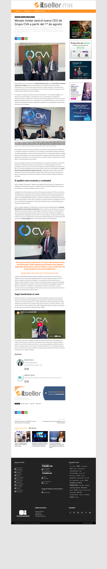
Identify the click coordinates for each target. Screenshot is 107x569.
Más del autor (32, 428)
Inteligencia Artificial (76, 482)
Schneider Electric (74, 494)
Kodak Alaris (81, 485)
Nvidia (76, 490)
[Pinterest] (22, 38)
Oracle (80, 490)
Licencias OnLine (75, 487)
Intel (86, 480)
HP (85, 478)
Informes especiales (39, 11)
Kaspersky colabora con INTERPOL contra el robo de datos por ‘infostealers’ (25, 422)
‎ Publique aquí (38, 514)
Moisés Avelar (38, 403)
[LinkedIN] (28, 369)
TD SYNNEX (86, 494)
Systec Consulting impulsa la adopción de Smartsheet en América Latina (21, 445)
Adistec (74, 466)
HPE (88, 478)
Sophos (81, 494)
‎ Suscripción (38, 513)
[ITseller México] (53, 4)
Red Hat (79, 492)
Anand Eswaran (84, 466)
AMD (78, 466)
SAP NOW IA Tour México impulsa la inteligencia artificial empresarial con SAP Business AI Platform (40, 445)
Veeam (72, 497)
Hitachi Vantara (80, 478)
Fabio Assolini (72, 475)
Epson (80, 473)
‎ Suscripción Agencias (40, 516)
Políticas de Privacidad (87, 523)
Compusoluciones (74, 471)
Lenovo (87, 485)
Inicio (16, 15)
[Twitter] (19, 38)
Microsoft (84, 487)
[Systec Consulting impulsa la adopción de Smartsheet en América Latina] (22, 436)
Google (82, 475)
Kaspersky (74, 485)
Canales (27, 17)
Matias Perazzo (29, 360)
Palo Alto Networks (86, 490)
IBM (70, 480)
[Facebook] (16, 38)
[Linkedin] (78, 512)
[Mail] (82, 512)
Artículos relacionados (21, 428)
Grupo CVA (32, 403)
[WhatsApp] (26, 38)
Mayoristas (27, 11)
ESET (84, 473)
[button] (49, 11)
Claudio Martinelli (81, 468)
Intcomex (82, 480)
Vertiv (76, 497)
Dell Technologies (74, 473)
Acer (71, 466)
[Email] (25, 369)
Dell (80, 471)
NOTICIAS (18, 11)
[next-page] (18, 450)
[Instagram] (74, 512)
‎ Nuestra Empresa (39, 511)
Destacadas (23, 17)
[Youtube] (89, 512)
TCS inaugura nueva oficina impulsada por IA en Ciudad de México (53, 422)
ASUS (71, 468)
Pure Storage (73, 492)
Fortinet (78, 475)
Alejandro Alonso (29, 375)
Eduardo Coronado (24, 403)
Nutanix (71, 490)
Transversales (17, 17)
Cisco (75, 468)
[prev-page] (15, 450)
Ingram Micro (75, 480)
